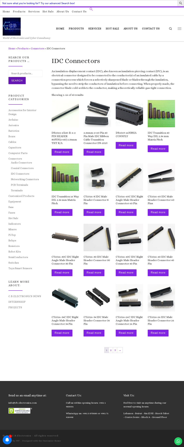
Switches (13, 262)
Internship (17, 301)
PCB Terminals (19, 184)
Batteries (13, 130)
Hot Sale (13, 218)
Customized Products (21, 196)
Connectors (37, 48)
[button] (91, 10)
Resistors (14, 246)
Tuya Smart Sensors (20, 268)
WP (18, 441)
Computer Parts (17, 153)
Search (17, 80)
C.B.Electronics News (24, 296)
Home (11, 48)
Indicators (14, 223)
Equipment (14, 201)
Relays (12, 240)
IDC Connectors (20, 173)
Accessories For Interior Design (22, 112)
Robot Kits (14, 251)
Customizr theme (52, 441)
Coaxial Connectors (22, 168)
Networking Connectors (25, 179)
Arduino (13, 119)
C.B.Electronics (21, 435)
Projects (15, 307)
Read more (62, 151)
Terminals (17, 190)
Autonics (13, 125)
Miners (12, 229)
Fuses (11, 212)
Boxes (11, 136)
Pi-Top (12, 234)
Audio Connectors (21, 162)
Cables (12, 142)
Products (23, 48)
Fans (10, 207)
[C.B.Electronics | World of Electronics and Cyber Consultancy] (12, 26)
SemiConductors (18, 257)
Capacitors (14, 147)
